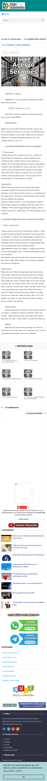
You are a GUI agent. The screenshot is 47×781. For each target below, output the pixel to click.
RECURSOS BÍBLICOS (9, 676)
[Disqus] (23, 446)
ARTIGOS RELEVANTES (9, 653)
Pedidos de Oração (11, 750)
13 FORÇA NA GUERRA (34, 413)
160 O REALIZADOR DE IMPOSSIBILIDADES (9, 361)
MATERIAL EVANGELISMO (10, 680)
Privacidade (8, 747)
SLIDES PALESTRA (8, 666)
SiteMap (7, 742)
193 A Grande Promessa (10, 397)
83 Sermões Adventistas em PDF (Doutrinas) (28, 555)
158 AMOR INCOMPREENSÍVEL (11, 379)
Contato (7, 739)
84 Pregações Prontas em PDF (23, 593)
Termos (7, 745)
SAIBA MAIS (23, 519)
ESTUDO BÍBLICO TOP (9, 657)
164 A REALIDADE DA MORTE (33, 379)
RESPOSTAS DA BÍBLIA (9, 662)
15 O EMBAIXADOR (12, 408)
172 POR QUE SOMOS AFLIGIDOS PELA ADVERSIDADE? (34, 398)
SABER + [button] (19, 771)
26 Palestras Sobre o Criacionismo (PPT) (27, 583)
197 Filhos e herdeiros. (31, 360)
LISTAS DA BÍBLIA (8, 671)
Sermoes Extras (14, 52)
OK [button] (23, 777)
